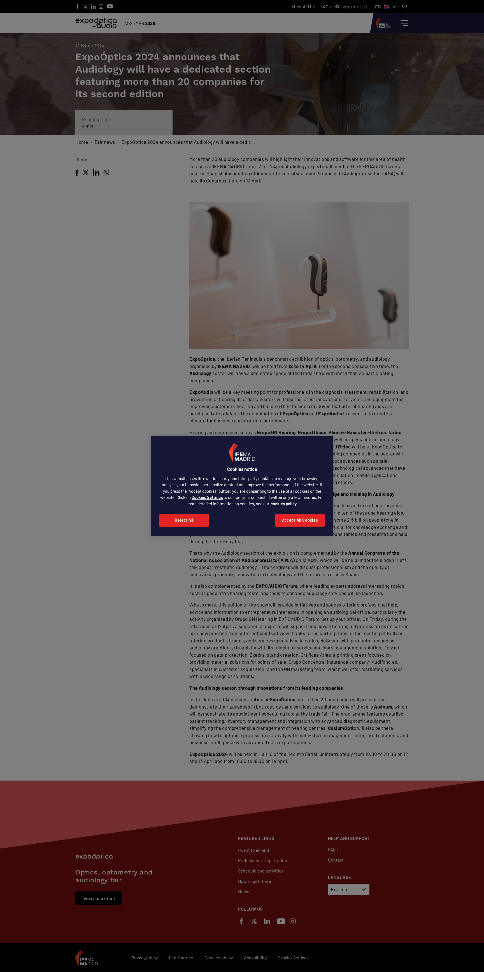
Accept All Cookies (300, 520)
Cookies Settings (207, 497)
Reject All (184, 520)
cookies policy (284, 503)
